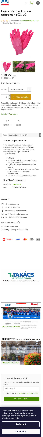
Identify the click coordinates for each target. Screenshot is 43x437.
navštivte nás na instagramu (16, 214)
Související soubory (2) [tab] (18, 135)
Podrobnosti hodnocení (29, 21)
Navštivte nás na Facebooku (16, 210)
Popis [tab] (5, 135)
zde (17, 418)
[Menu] (38, 3)
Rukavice (17, 184)
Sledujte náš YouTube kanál (16, 217)
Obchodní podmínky (9, 227)
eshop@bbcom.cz (12, 204)
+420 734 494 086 (12, 207)
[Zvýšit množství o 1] (9, 95)
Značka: (12, 23)
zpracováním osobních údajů (27, 393)
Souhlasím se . (22, 393)
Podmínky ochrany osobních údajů (15, 229)
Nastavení (20, 424)
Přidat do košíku (22, 97)
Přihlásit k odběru (21, 399)
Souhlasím (20, 431)
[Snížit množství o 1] (9, 98)
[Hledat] (26, 3)
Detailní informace (8, 114)
